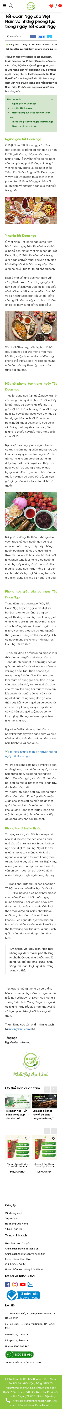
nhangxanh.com (19, 1029)
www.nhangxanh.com (17, 1334)
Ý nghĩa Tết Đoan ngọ (22, 108)
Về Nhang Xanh (13, 1213)
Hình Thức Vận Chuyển (17, 1243)
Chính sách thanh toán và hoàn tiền (25, 1253)
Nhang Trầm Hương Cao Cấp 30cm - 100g (44, 1165)
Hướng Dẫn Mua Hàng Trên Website (25, 1269)
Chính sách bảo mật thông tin (22, 1248)
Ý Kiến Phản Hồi (13, 1228)
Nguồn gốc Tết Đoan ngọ (24, 103)
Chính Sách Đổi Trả (16, 1264)
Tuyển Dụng (11, 1218)
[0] (56, 6)
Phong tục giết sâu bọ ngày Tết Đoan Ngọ (32, 122)
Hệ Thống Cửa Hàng (16, 1223)
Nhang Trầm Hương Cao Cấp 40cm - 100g (18, 1165)
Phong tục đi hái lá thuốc (24, 126)
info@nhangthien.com (17, 1340)
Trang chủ (13, 44)
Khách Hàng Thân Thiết (18, 1259)
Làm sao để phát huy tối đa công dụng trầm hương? (16, 1114)
